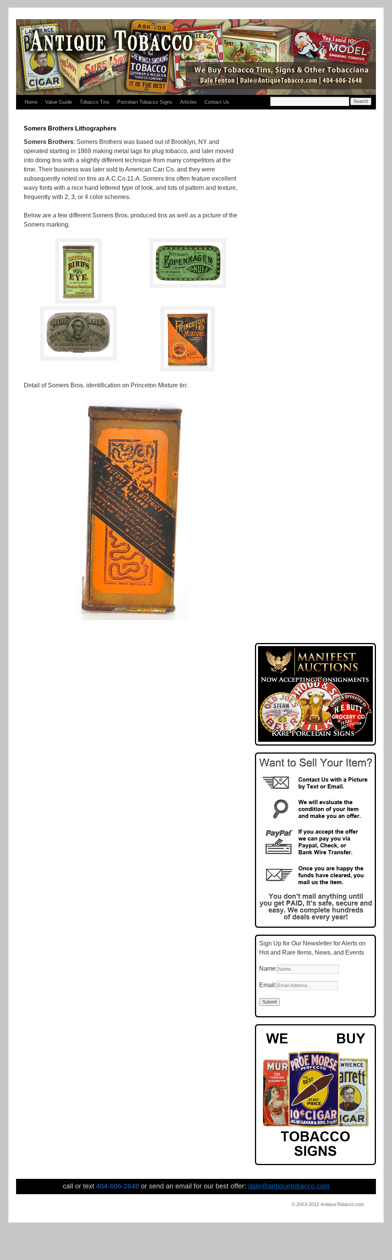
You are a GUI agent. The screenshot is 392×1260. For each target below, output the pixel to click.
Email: (267, 985)
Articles (188, 102)
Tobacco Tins (94, 102)
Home (31, 102)
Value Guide (58, 102)
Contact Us (216, 102)
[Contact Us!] (315, 922)
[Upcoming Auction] (315, 739)
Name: (268, 968)
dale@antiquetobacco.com (289, 1186)
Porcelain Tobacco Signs (144, 102)
